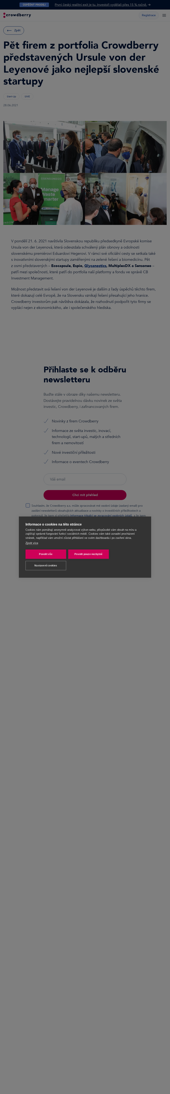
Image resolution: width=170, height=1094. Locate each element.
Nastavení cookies (45, 565)
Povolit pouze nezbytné (88, 554)
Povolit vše (45, 554)
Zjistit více (32, 543)
